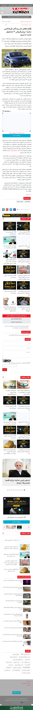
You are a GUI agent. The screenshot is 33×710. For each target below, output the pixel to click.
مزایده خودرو (16, 662)
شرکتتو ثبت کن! (16, 136)
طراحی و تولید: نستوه (16, 702)
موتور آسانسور (16, 654)
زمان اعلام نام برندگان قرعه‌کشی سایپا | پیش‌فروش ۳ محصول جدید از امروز (17, 32)
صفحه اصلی (29, 21)
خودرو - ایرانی (20, 201)
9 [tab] (9, 489)
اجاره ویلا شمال (13, 657)
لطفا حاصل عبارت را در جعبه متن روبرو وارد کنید (20, 363)
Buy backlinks (26, 667)
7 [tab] (13, 489)
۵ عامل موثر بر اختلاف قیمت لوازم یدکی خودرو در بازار (12, 641)
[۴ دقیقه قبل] (16, 468)
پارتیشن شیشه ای (26, 670)
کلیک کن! (16, 522)
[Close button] (32, 705)
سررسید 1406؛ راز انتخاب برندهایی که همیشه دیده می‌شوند (12, 621)
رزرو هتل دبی (7, 670)
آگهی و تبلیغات (10, 5)
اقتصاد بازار (27, 201)
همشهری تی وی (4, 5)
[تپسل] (3, 111)
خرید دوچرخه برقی (19, 665)
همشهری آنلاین (20, 10)
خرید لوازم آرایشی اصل (18, 659)
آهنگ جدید (27, 665)
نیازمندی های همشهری (19, 5)
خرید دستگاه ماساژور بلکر (24, 657)
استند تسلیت (9, 662)
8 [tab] (11, 489)
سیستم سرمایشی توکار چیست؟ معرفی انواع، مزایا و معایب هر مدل (12, 635)
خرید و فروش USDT (25, 654)
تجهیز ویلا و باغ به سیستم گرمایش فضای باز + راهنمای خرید (13, 601)
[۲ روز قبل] (27, 602)
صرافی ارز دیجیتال (17, 667)
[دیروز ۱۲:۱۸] (27, 595)
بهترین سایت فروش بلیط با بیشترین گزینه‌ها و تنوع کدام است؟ (12, 588)
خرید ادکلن (27, 659)
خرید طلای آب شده (25, 662)
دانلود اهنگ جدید (16, 670)
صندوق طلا (8, 667)
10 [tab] (7, 489)
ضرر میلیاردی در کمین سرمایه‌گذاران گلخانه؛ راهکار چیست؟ (13, 608)
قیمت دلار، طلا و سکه (26, 683)
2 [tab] (22, 489)
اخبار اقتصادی (22, 21)
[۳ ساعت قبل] (27, 582)
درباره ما (28, 681)
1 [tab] (24, 489)
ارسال (4, 369)
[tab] (16, 315)
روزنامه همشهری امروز (28, 5)
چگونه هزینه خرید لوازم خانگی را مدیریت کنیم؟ (13, 627)
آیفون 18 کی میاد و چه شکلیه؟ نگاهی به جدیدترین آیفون (12, 581)
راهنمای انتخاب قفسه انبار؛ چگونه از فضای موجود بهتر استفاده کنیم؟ (13, 594)
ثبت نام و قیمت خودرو (25, 25)
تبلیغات (28, 685)
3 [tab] (20, 489)
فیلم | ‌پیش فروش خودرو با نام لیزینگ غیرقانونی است (19, 335)
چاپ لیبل (11, 665)
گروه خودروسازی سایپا (14, 151)
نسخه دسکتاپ (16, 692)
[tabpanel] (16, 472)
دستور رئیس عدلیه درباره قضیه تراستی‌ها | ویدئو (17, 482)
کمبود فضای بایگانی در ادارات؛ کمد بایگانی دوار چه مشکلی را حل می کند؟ (13, 615)
